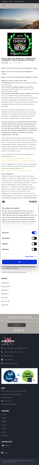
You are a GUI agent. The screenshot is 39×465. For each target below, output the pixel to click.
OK (20, 262)
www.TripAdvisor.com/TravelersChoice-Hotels (15, 171)
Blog (11, 2)
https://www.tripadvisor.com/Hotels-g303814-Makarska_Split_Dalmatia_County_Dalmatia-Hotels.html (18, 160)
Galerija (3, 418)
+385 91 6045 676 (7, 398)
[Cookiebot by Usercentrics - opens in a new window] (29, 202)
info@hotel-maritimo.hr (10, 364)
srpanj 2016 (4, 305)
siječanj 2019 (5, 283)
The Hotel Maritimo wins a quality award (13, 272)
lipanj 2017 (4, 290)
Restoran (3, 425)
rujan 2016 (4, 298)
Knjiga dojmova (19, 2)
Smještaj (3, 421)
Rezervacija (4, 436)
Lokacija (3, 432)
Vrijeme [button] (4, 2)
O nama (3, 414)
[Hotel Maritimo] (4, 6)
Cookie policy (11, 462)
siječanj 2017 (5, 294)
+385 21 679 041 (16, 395)
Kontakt (3, 429)
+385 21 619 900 (7, 395)
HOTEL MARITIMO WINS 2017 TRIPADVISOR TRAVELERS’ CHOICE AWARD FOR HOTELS (18, 268)
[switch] (34, 238)
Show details (29, 256)
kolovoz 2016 (5, 301)
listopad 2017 (5, 287)
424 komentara (17, 63)
